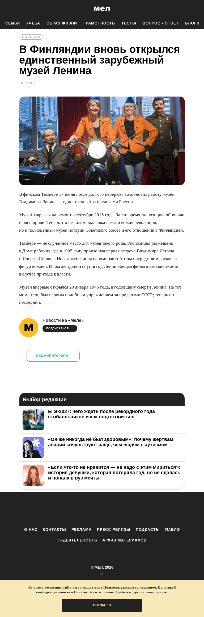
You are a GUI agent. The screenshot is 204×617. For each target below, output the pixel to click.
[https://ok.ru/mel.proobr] (131, 509)
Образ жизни (61, 23)
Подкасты (148, 529)
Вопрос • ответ (161, 23)
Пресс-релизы (113, 529)
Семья (12, 23)
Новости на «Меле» (63, 320)
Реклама (81, 529)
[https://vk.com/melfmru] (87, 509)
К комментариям (52, 356)
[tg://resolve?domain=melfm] (58, 509)
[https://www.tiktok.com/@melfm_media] (102, 509)
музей (169, 194)
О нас (30, 529)
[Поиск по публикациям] (5, 9)
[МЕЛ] (102, 8)
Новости (31, 37)
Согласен (102, 605)
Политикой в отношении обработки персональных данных (121, 592)
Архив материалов (125, 540)
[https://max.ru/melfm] (145, 509)
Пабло (172, 529)
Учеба (33, 23)
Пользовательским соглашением (129, 587)
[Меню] (196, 8)
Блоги (192, 23)
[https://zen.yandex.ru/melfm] (72, 509)
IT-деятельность (77, 540)
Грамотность (99, 23)
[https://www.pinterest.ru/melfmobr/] (116, 509)
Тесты (128, 23)
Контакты (54, 529)
